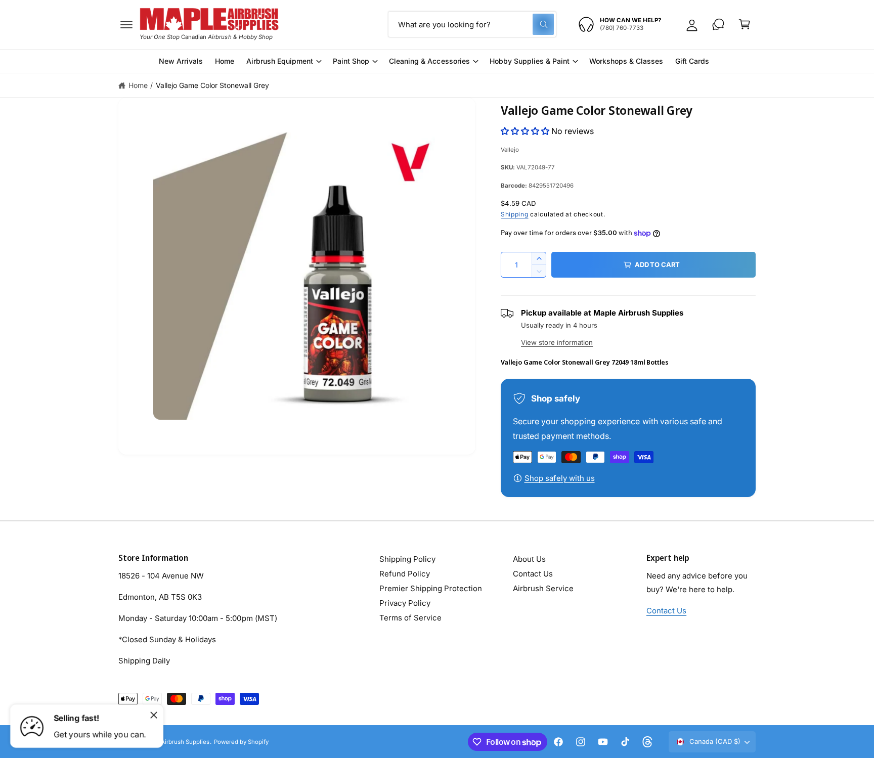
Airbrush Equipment (279, 61)
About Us (529, 559)
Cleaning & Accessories (429, 61)
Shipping (515, 214)
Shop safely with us (560, 478)
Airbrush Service (543, 588)
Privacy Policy (404, 603)
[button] (126, 24)
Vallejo (510, 149)
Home (138, 85)
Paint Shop (351, 61)
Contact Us (533, 573)
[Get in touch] (718, 24)
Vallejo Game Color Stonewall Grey (213, 85)
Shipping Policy (407, 559)
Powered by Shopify (241, 741)
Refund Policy (404, 573)
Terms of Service (410, 617)
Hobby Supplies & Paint (530, 61)
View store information (557, 342)
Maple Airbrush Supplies (176, 741)
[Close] (154, 715)
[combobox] (472, 24)
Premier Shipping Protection (430, 588)
